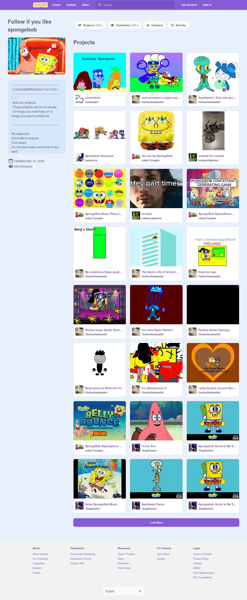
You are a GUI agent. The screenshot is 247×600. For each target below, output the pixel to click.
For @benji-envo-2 (154, 388)
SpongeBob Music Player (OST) (104, 214)
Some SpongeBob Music (101, 504)
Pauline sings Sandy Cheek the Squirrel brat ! (104, 330)
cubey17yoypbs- (151, 160)
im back (147, 214)
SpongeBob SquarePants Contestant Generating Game (217, 214)
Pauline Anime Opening (213, 330)
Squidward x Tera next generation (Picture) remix (217, 98)
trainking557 (92, 102)
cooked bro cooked (211, 156)
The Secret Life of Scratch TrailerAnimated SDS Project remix (161, 272)
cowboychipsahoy (208, 160)
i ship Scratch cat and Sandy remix (217, 388)
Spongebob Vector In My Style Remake (217, 446)
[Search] (99, 5)
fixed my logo (207, 272)
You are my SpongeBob (157, 156)
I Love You (149, 446)
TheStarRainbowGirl (153, 102)
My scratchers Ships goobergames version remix (104, 272)
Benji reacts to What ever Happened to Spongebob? (104, 388)
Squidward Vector (153, 504)
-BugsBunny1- (149, 450)
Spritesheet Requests (99, 156)
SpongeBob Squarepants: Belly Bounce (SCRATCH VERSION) (104, 446)
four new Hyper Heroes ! (157, 330)
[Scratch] (40, 5)
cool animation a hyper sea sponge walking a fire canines (161, 98)
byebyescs (91, 160)
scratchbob (92, 98)
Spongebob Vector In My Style (217, 504)
